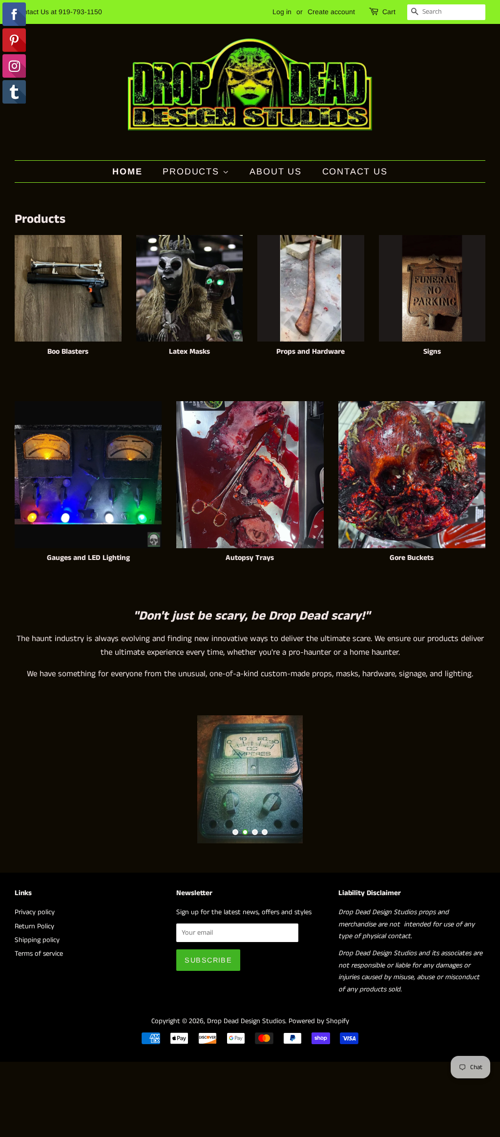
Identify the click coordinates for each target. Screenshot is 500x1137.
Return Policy (34, 926)
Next (465, 779)
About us (275, 171)
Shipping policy (37, 940)
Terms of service (39, 954)
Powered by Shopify (319, 1021)
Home (127, 171)
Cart (389, 12)
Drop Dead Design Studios (246, 1021)
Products (192, 171)
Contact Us (355, 171)
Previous (35, 779)
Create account (331, 12)
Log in (282, 12)
